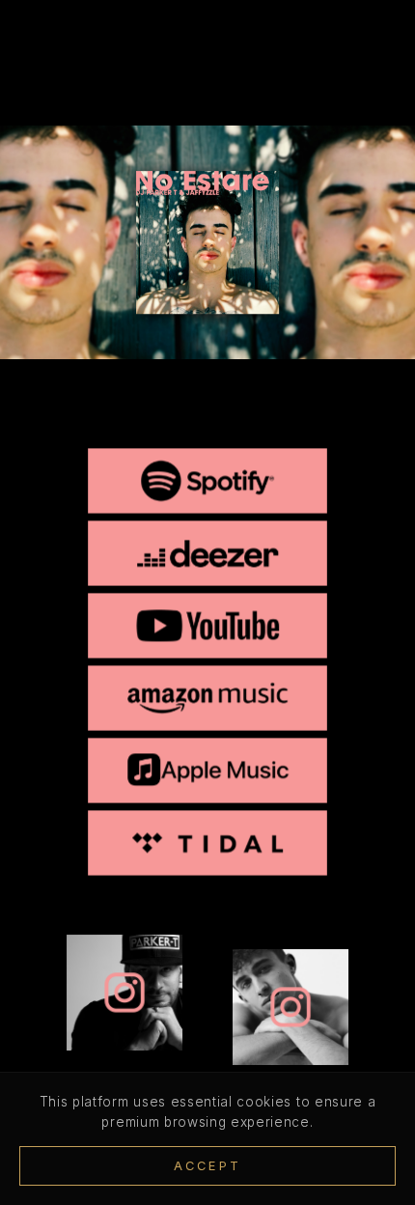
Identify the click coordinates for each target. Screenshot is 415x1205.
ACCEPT (207, 1166)
